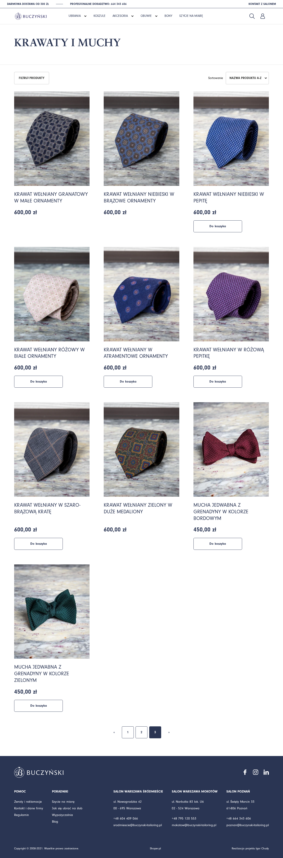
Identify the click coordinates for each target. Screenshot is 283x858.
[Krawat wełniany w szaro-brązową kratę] (52, 449)
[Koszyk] (273, 16)
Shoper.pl (155, 848)
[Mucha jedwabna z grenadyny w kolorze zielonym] (52, 611)
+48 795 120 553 (184, 818)
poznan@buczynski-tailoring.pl (247, 825)
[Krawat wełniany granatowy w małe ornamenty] (52, 138)
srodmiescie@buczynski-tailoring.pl (137, 825)
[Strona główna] (30, 15)
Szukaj (252, 16)
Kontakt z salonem (262, 4)
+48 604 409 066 (125, 818)
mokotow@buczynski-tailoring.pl (194, 825)
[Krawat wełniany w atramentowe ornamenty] (141, 294)
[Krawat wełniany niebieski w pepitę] (231, 138)
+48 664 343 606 (238, 818)
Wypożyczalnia (62, 815)
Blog (55, 821)
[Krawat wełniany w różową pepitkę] (231, 294)
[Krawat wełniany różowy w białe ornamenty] (52, 294)
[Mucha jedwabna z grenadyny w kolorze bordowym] (231, 449)
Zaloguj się (262, 16)
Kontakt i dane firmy (28, 808)
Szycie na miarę (63, 802)
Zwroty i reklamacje (28, 802)
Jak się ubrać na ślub (67, 808)
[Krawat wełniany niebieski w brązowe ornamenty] (141, 138)
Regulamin (21, 815)
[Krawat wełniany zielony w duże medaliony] (141, 449)
